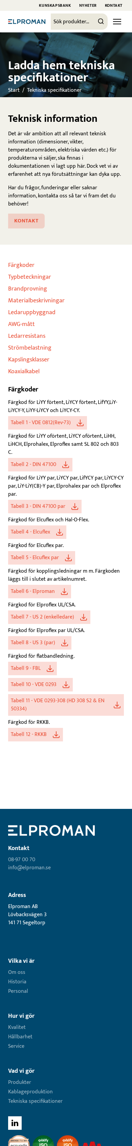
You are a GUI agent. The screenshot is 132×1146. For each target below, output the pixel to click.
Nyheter (88, 5)
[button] (47, 423)
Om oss (16, 972)
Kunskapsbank (55, 5)
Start (14, 90)
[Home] (26, 21)
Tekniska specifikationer (54, 90)
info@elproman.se (29, 867)
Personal (18, 991)
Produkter (19, 1082)
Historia (17, 981)
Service (16, 1046)
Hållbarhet (20, 1036)
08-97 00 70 (21, 859)
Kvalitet (17, 1027)
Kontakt (114, 5)
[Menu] (117, 21)
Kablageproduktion (30, 1091)
